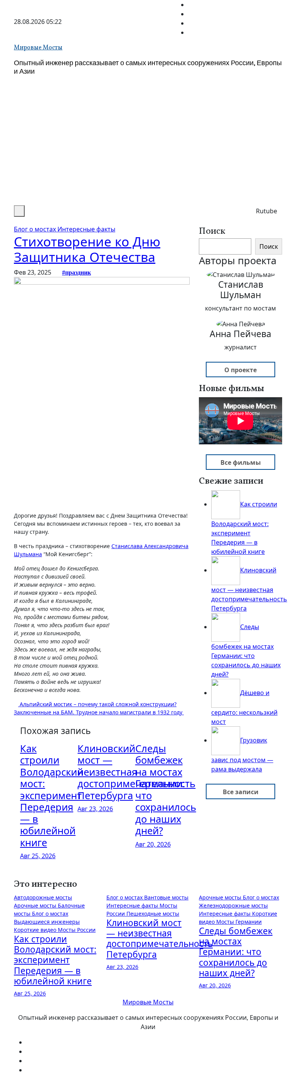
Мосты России (77, 929)
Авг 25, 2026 (38, 856)
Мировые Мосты (38, 48)
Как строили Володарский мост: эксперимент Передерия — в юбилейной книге (51, 795)
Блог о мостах (35, 229)
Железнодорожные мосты (233, 905)
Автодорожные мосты (43, 897)
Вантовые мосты (166, 897)
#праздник (76, 272)
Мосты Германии (239, 921)
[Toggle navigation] (31, 213)
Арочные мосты (36, 905)
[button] (19, 211)
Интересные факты (86, 229)
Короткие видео (36, 929)
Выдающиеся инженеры (47, 921)
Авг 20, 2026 (153, 844)
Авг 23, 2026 (95, 809)
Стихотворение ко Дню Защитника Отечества (87, 249)
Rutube (266, 211)
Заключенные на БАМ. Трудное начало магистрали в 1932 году (99, 712)
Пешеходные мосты (152, 913)
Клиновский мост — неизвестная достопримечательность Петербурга (159, 938)
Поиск (212, 231)
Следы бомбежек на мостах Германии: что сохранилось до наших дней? (165, 789)
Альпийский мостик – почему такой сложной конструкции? (97, 704)
